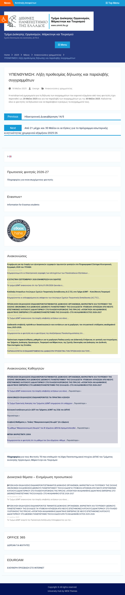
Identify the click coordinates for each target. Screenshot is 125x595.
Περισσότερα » (75, 391)
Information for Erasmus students (23, 204)
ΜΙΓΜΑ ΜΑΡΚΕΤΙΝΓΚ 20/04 (19, 434)
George (35, 88)
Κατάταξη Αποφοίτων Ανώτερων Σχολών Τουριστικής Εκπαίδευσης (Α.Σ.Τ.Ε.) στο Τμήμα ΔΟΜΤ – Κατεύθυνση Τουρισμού (58, 292)
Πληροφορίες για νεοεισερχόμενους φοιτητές (30, 180)
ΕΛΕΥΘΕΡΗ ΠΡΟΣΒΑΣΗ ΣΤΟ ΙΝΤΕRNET (25, 568)
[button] (4, 19)
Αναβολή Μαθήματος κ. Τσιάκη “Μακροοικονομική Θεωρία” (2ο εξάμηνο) (38, 422)
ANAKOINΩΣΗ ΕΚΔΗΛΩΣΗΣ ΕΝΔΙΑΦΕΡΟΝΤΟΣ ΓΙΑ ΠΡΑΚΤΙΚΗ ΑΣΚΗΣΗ (38, 397)
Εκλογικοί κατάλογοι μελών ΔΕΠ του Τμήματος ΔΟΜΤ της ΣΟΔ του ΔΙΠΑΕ (38, 410)
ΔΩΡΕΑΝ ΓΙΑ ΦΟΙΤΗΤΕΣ (18, 545)
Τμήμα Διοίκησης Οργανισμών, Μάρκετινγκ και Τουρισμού (38, 34)
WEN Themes (71, 591)
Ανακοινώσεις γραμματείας (58, 88)
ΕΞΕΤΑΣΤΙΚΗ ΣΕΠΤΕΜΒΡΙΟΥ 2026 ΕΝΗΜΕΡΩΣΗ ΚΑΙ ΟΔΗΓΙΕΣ (34, 279)
